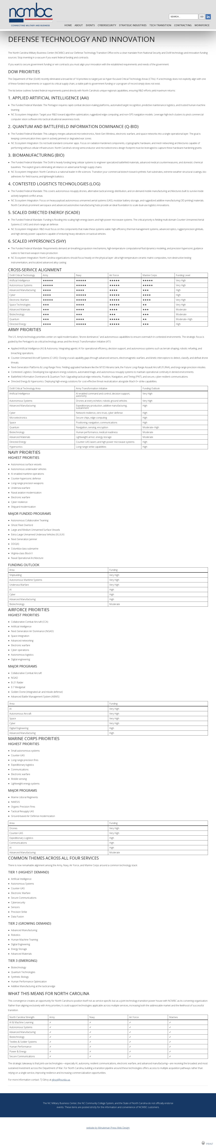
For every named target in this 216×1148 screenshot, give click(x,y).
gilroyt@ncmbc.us (61, 1079)
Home (68, 25)
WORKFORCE (202, 25)
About (79, 25)
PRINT (209, 1144)
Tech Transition (160, 25)
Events (90, 25)
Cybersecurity (107, 25)
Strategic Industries (132, 25)
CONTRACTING (183, 25)
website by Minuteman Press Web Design (108, 1127)
